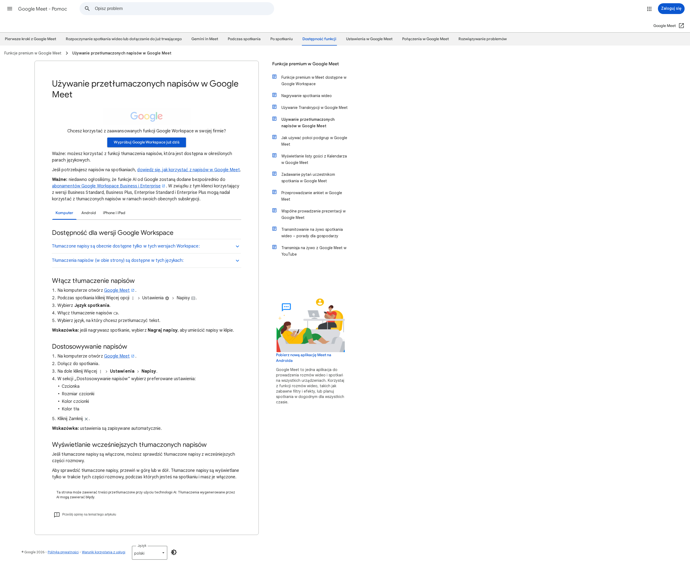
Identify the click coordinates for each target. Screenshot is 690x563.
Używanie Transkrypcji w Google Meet (314, 107)
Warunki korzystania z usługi (103, 552)
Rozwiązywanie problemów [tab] (482, 39)
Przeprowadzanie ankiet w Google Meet (311, 196)
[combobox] (184, 8)
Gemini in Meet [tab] (204, 39)
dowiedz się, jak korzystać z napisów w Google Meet (188, 170)
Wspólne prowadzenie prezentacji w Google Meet (313, 214)
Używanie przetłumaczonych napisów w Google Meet (307, 122)
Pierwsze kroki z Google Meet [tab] (30, 39)
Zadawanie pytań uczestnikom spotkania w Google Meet (308, 177)
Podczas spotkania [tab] (244, 39)
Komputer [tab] (64, 213)
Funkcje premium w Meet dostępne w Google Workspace (313, 80)
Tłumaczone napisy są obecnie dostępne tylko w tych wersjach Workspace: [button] (126, 246)
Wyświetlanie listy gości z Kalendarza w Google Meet (314, 159)
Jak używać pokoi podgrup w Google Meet (314, 141)
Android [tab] (88, 213)
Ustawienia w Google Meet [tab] (369, 39)
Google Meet (117, 290)
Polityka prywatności (63, 552)
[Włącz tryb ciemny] (173, 552)
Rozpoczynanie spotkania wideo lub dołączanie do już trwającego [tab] (124, 39)
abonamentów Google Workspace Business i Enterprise (106, 186)
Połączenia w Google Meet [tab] (425, 39)
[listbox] (149, 553)
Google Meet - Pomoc (42, 9)
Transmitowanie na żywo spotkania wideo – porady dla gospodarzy (312, 232)
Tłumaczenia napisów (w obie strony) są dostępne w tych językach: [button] (118, 260)
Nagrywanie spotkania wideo (306, 95)
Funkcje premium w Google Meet (305, 64)
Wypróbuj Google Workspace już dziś (147, 142)
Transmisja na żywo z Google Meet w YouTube (313, 251)
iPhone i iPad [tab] (114, 213)
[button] (9, 8)
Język (141, 546)
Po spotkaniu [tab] (281, 39)
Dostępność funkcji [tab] (319, 39)
